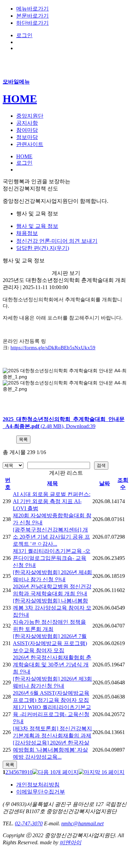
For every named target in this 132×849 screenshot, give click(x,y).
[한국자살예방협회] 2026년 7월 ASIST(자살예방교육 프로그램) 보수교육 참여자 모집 (50, 643)
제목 (52, 483)
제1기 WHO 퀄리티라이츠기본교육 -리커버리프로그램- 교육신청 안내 (52, 714)
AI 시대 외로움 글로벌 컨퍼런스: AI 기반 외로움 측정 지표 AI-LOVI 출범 (51, 501)
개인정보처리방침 (38, 784)
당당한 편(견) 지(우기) (42, 248)
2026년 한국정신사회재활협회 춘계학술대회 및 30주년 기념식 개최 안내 (52, 665)
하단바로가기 (32, 23)
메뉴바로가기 (32, 8)
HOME (20, 99)
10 (29, 772)
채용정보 (27, 233)
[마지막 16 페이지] (102, 772)
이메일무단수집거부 (40, 792)
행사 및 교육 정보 (37, 226)
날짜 (104, 483)
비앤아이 (70, 842)
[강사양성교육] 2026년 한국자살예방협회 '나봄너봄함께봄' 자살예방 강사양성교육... (51, 750)
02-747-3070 (29, 823)
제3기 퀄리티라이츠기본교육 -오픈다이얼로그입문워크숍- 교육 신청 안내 (51, 558)
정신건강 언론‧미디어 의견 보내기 (56, 241)
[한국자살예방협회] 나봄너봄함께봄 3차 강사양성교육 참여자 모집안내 (52, 608)
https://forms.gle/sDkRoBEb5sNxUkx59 (52, 347)
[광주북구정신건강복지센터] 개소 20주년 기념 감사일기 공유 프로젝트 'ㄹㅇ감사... (51, 537)
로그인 (24, 35)
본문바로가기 (32, 16)
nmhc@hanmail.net (82, 823)
